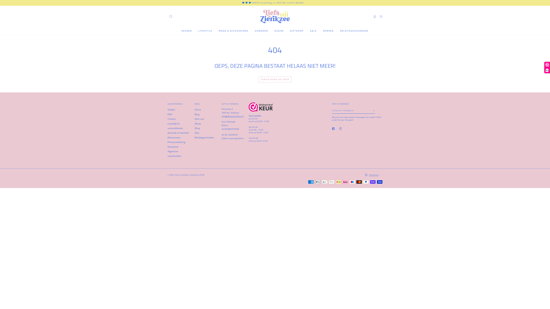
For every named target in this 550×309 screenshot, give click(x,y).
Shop (197, 128)
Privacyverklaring (176, 142)
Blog (197, 114)
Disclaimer (173, 146)
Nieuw (198, 123)
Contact (172, 119)
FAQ (170, 114)
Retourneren (174, 137)
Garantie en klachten (178, 132)
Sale (197, 132)
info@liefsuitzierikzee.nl (233, 116)
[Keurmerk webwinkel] (261, 107)
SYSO (202, 175)
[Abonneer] (374, 110)
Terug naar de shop (275, 79)
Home (198, 109)
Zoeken (171, 109)
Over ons (199, 119)
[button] (171, 16)
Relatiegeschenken (204, 137)
